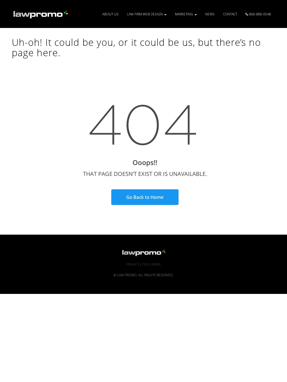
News (210, 14)
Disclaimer (151, 264)
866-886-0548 (259, 14)
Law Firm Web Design (145, 14)
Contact (230, 14)
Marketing (184, 14)
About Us (110, 14)
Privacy (132, 264)
